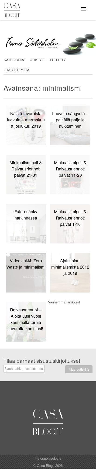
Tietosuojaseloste (48, 458)
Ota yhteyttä (16, 69)
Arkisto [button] (37, 59)
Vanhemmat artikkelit (64, 301)
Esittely (58, 59)
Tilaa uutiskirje (78, 369)
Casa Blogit (13, 10)
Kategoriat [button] (15, 59)
